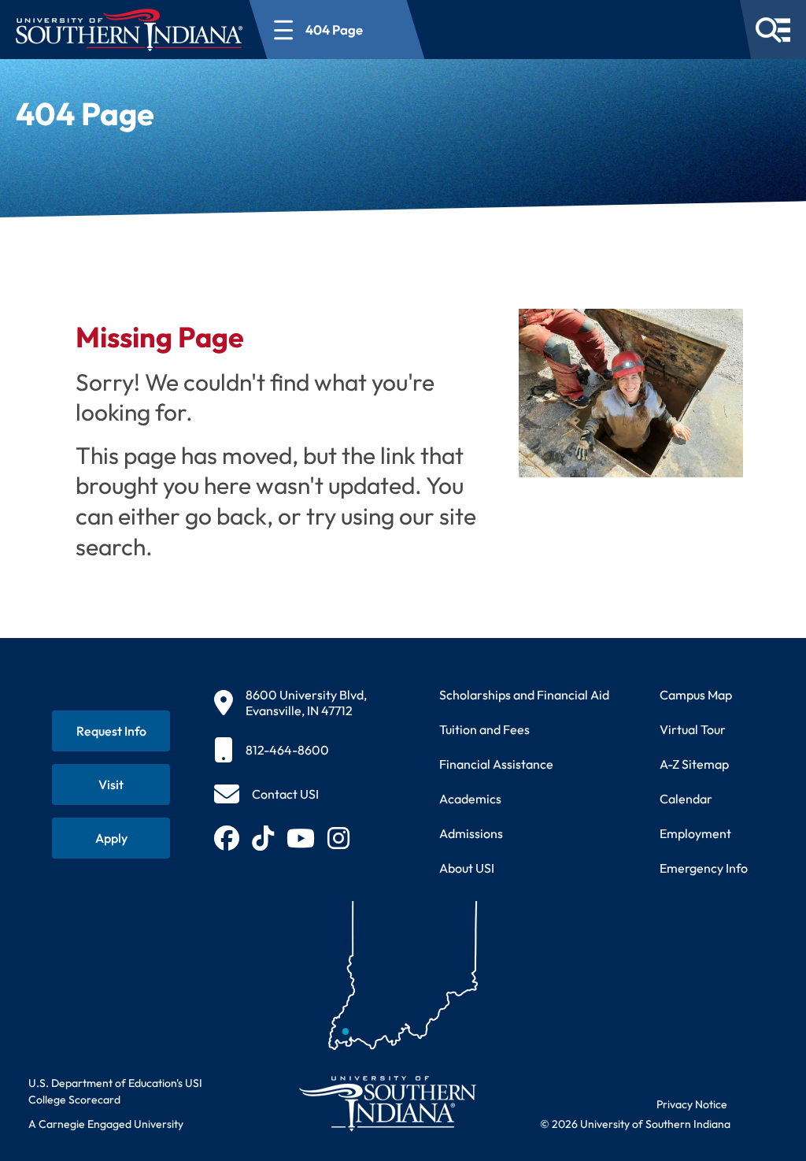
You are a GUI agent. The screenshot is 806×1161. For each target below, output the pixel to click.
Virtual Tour (693, 729)
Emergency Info (704, 868)
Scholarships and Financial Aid (524, 695)
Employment (695, 833)
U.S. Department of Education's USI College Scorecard (115, 1091)
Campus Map (696, 695)
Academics (470, 799)
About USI (466, 868)
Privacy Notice (691, 1104)
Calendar (686, 799)
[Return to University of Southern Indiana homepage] (387, 1103)
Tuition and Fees (484, 729)
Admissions (471, 833)
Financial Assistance (496, 764)
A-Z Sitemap (694, 764)
